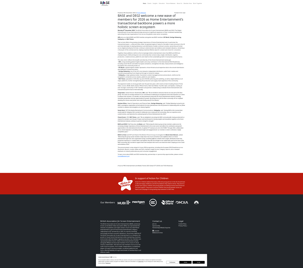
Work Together (197, 3)
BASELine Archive (157, 237)
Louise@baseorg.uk (123, 156)
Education (162, 3)
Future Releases (170, 3)
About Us (179, 3)
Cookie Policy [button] (141, 261)
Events (149, 3)
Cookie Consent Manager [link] (103, 257)
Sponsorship (156, 230)
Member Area (188, 3)
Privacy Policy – (182, 230)
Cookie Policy (182, 228)
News (144, 3)
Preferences (172, 262)
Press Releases (141, 13)
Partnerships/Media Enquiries (161, 232)
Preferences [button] (107, 263)
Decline (185, 262)
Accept (198, 262)
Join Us (154, 228)
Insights (155, 3)
